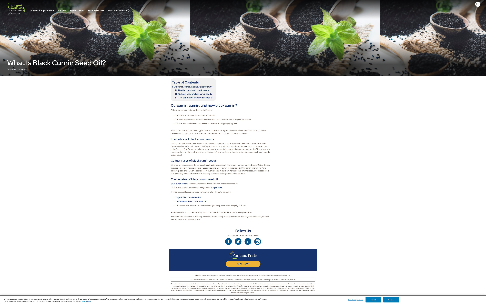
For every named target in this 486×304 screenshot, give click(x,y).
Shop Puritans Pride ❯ (119, 10)
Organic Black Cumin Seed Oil (188, 197)
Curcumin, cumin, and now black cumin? (193, 86)
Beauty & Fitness (96, 10)
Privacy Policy (86, 301)
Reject (373, 300)
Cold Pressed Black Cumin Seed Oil (191, 201)
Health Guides (77, 10)
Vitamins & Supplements (42, 10)
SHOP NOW (243, 263)
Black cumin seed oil (179, 183)
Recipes (62, 10)
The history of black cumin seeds (194, 90)
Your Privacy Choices (355, 300)
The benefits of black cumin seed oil (195, 97)
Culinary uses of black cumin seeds (195, 93)
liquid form (217, 187)
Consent (391, 300)
